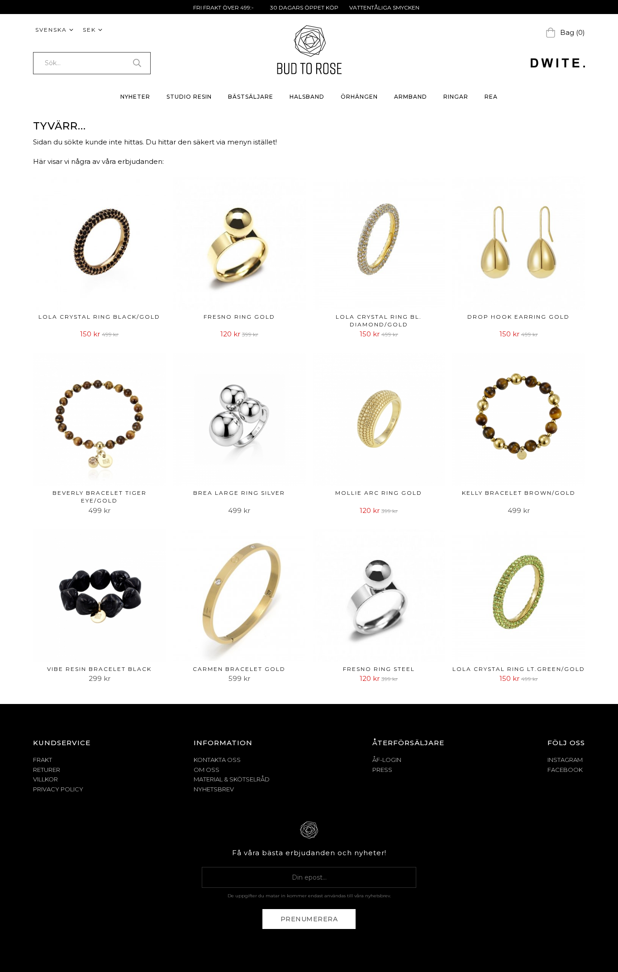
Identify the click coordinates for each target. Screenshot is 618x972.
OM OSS (206, 769)
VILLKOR (45, 779)
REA (491, 96)
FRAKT (42, 759)
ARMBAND (410, 96)
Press (382, 769)
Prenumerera (309, 919)
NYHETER (135, 96)
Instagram (565, 759)
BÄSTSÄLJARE (250, 96)
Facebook (565, 769)
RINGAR (455, 96)
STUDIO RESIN (189, 96)
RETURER (46, 769)
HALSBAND (307, 96)
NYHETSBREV (214, 789)
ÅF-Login (386, 759)
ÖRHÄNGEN (359, 96)
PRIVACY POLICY (58, 789)
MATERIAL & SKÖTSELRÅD (232, 779)
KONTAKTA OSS (217, 759)
